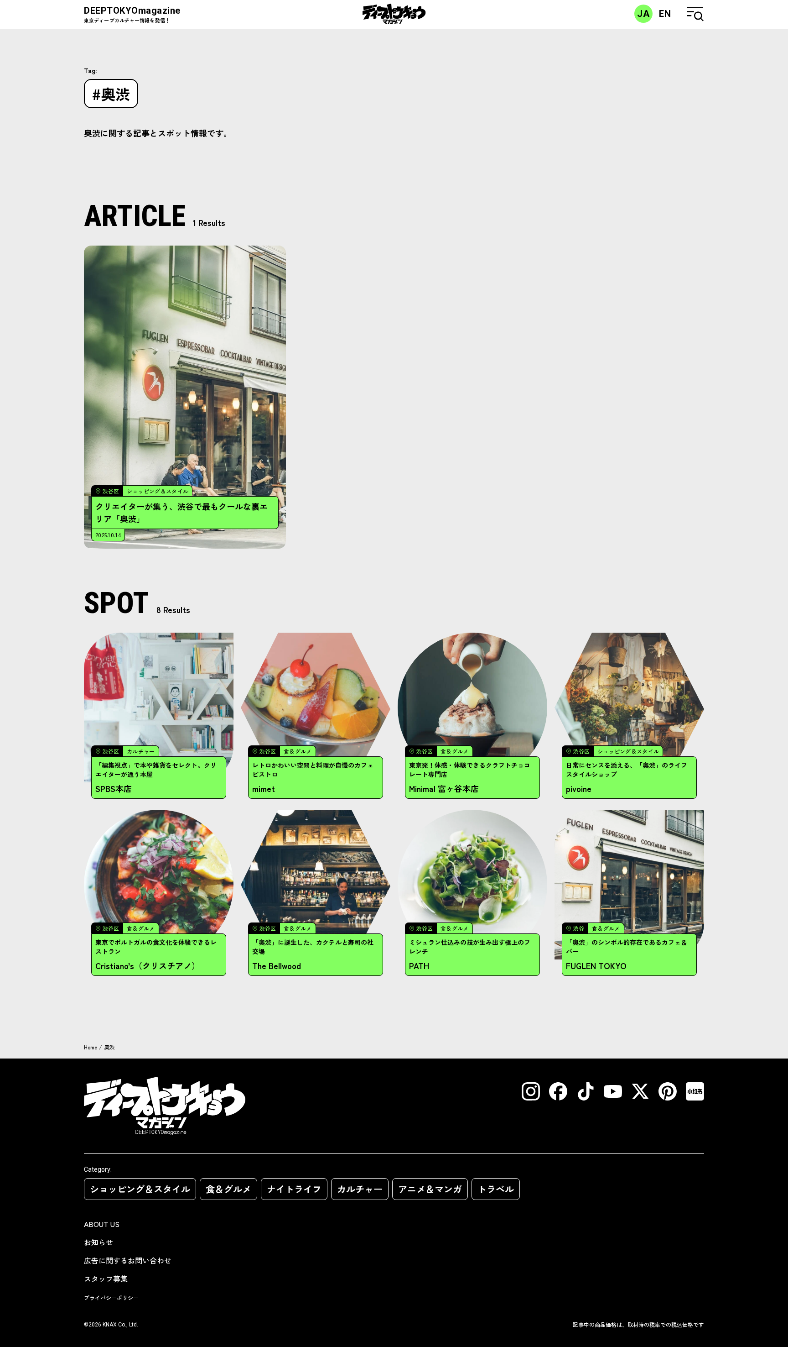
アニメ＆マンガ (430, 1188)
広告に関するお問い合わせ (127, 1260)
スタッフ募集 (106, 1278)
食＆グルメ (228, 1188)
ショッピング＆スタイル (140, 1188)
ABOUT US (101, 1223)
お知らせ (98, 1242)
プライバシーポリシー (111, 1297)
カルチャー (360, 1188)
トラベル (495, 1188)
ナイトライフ (294, 1188)
